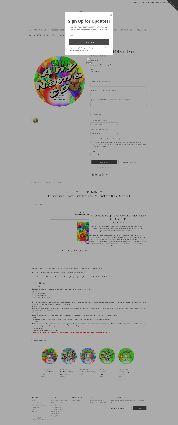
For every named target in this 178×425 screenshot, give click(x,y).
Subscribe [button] (89, 42)
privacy (89, 63)
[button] (111, 15)
